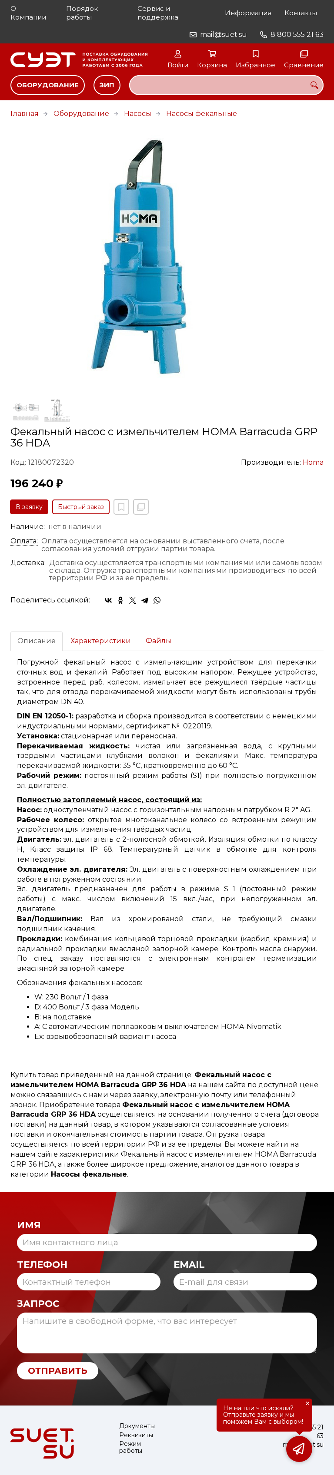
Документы (137, 1426)
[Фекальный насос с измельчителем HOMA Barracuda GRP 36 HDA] (167, 258)
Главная (24, 113)
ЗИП (107, 85)
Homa (313, 462)
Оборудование (48, 85)
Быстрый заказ (81, 507)
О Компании (28, 12)
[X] (132, 600)
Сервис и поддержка (157, 12)
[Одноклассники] (120, 600)
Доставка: (28, 563)
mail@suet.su (223, 34)
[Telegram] (145, 600)
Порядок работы (82, 12)
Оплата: (24, 541)
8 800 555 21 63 (297, 34)
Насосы (137, 113)
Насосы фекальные (201, 113)
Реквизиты (136, 1435)
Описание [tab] (36, 641)
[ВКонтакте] (108, 600)
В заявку (29, 507)
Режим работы (130, 1447)
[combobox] (226, 85)
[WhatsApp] (157, 600)
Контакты (300, 13)
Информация (248, 13)
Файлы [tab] (158, 641)
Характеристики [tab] (100, 641)
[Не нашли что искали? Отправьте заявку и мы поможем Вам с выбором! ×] (299, 1449)
